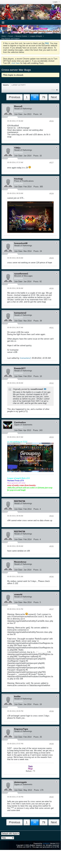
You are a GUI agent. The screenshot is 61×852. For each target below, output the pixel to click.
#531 (51, 328)
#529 (51, 258)
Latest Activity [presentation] (19, 85)
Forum (10, 36)
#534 (51, 516)
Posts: (36, 114)
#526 (51, 121)
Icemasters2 (25, 358)
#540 (51, 797)
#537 (51, 609)
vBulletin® (46, 843)
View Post (45, 389)
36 (34, 97)
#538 (51, 711)
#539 (51, 744)
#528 (51, 194)
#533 (51, 437)
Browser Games (21, 36)
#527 (51, 163)
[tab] (5, 85)
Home (3, 36)
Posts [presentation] (6, 85)
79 (43, 97)
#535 (51, 546)
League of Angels (36, 36)
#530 (51, 289)
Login (55, 2)
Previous (14, 97)
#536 (51, 577)
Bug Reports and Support (10, 38)
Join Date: (18, 114)
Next (54, 97)
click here (15, 63)
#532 (51, 383)
